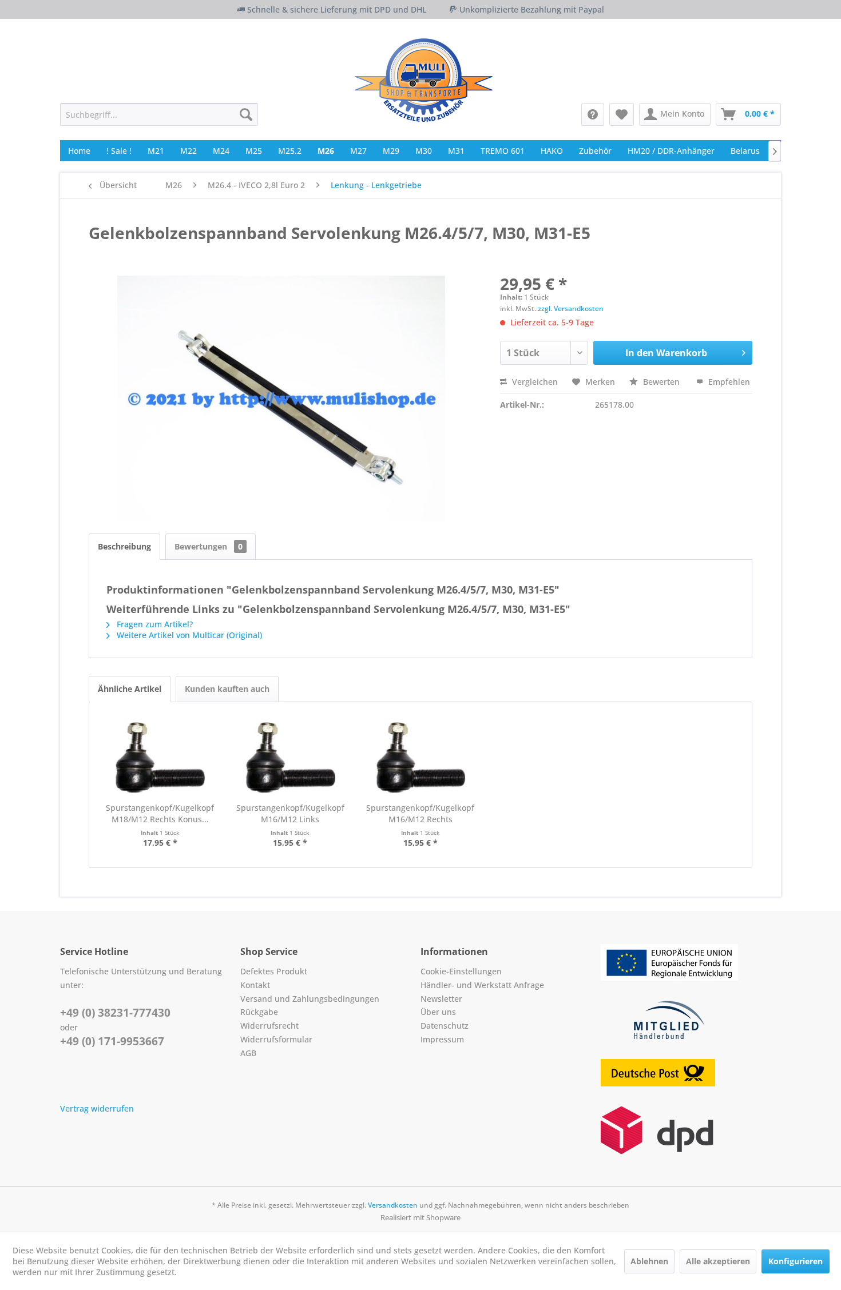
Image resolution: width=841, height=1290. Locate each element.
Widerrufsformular (276, 1039)
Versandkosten (393, 1205)
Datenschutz (444, 1025)
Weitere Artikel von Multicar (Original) (188, 635)
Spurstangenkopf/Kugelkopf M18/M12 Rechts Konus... (160, 813)
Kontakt (255, 985)
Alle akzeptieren (718, 1261)
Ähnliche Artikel (129, 688)
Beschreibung (124, 546)
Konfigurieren (795, 1261)
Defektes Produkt (273, 971)
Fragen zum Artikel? (153, 624)
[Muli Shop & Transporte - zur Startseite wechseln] (424, 80)
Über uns (438, 1011)
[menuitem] (159, 114)
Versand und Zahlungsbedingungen (309, 998)
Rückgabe (259, 1011)
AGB (248, 1053)
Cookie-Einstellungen (461, 971)
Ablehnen (649, 1261)
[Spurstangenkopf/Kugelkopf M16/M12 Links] (290, 756)
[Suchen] (246, 114)
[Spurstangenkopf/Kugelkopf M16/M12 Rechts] (420, 756)
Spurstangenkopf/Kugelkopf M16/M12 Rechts (420, 813)
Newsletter (441, 998)
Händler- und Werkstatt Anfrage (482, 985)
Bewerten (661, 381)
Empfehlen (728, 381)
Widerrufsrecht (269, 1025)
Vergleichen (534, 381)
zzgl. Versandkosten (571, 308)
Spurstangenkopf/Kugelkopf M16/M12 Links (290, 813)
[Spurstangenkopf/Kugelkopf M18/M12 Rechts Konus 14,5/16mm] (160, 756)
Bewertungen (208, 546)
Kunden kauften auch (227, 688)
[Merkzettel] (621, 114)
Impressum (442, 1039)
